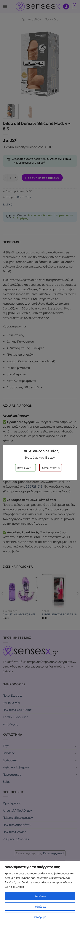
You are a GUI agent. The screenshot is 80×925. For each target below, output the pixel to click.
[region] (40, 893)
